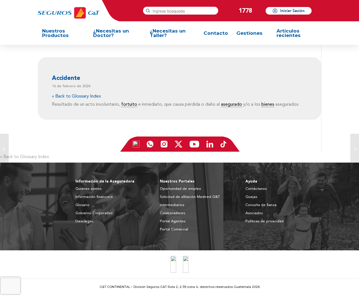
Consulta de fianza (261, 205)
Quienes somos (88, 189)
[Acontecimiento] (4, 149)
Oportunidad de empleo (180, 189)
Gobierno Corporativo (94, 213)
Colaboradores (172, 213)
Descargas (84, 221)
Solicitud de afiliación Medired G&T (190, 197)
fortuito (129, 104)
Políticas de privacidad (264, 221)
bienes (267, 104)
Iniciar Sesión (292, 10)
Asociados (254, 213)
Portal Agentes (172, 221)
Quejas (251, 197)
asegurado (231, 104)
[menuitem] (63, 33)
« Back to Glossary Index (76, 96)
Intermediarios (172, 205)
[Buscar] (148, 11)
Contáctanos (256, 189)
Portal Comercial (174, 229)
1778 (245, 10)
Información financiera (94, 197)
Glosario (82, 205)
